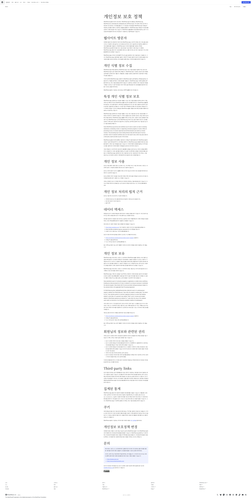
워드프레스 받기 (246, 2)
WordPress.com (203, 482)
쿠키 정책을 (133, 420)
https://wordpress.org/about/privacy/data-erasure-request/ (120, 316)
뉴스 (6, 484)
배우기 (103, 482)
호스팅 (6, 486)
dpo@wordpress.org (108, 467)
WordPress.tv (105, 488)
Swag (152, 488)
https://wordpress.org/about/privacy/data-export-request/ (120, 237)
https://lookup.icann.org (112, 459)
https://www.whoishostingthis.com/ (115, 461)
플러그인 (55, 486)
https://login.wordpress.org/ (112, 227)
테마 (55, 484)
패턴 (55, 488)
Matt (201, 484)
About (6, 6)
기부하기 (153, 486)
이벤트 (152, 484)
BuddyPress (203, 488)
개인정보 (7, 488)
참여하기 (153, 482)
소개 (6, 482)
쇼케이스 (55, 482)
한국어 (19, 494)
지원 (103, 484)
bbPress (202, 486)
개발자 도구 (104, 486)
